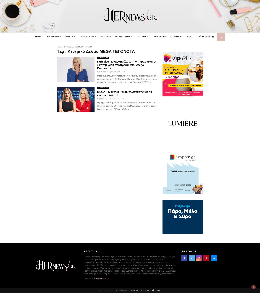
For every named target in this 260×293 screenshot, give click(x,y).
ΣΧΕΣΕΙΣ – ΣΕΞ (87, 36)
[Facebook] (200, 36)
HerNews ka (103, 72)
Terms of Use (144, 290)
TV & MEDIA (142, 36)
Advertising (155, 290)
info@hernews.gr (101, 279)
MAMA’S (104, 36)
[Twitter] (203, 36)
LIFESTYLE (70, 36)
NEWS (38, 36)
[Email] (213, 36)
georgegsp (103, 99)
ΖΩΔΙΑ (190, 36)
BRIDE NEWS (160, 36)
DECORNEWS (176, 36)
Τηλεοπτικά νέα (103, 57)
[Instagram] (207, 36)
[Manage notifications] (253, 287)
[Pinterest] (210, 36)
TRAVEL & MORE (122, 36)
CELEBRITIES (53, 36)
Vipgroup (134, 290)
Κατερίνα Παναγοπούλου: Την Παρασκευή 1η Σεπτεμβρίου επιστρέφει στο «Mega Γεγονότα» (127, 65)
